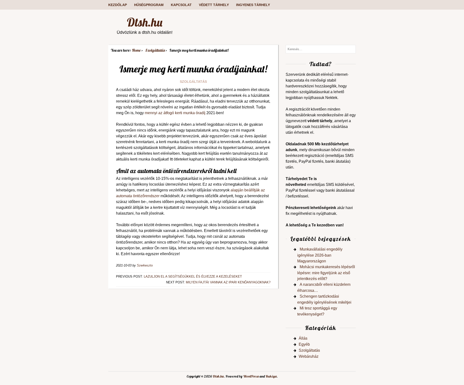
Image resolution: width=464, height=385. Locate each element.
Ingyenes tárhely (253, 5)
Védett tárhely (214, 5)
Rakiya (271, 376)
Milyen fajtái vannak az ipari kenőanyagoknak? (228, 282)
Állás (303, 338)
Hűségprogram (149, 5)
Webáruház (309, 356)
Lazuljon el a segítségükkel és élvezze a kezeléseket (193, 276)
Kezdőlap (117, 5)
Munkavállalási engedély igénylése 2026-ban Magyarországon (319, 255)
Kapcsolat (181, 5)
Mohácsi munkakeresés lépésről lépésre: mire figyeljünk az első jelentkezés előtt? (326, 273)
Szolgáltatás (193, 82)
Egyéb (304, 344)
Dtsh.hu (144, 22)
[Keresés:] (321, 49)
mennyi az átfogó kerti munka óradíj (175, 113)
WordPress (251, 376)
